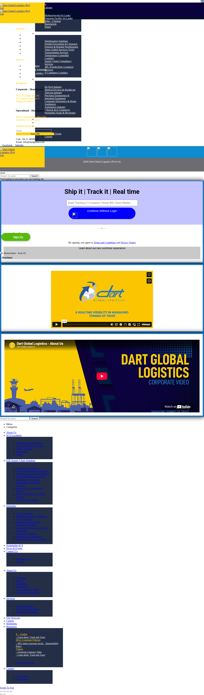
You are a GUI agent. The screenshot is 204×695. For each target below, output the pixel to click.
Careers (26, 42)
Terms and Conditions (105, 242)
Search (34, 176)
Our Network (29, 77)
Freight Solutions (31, 66)
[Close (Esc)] (1, 691)
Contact (26, 53)
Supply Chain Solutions (34, 69)
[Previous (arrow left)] (1, 694)
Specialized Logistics (33, 73)
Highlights (27, 46)
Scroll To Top (7, 687)
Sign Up (18, 237)
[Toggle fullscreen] (7, 691)
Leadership (27, 38)
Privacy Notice (128, 242)
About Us (27, 35)
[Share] (4, 691)
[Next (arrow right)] (4, 694)
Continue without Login (102, 211)
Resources (27, 49)
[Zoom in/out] (11, 691)
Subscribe (35, 134)
